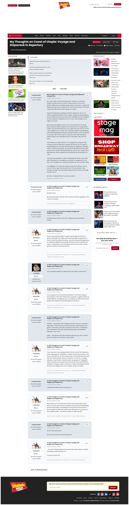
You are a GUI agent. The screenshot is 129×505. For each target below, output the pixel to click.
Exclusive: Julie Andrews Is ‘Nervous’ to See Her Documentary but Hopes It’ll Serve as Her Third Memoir (16, 67)
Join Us (96, 498)
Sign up (115, 248)
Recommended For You (100, 187)
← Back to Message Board (18, 50)
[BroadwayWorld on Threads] (113, 494)
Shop (71, 35)
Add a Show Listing (24, 5)
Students (65, 35)
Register (104, 35)
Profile (36, 240)
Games (77, 35)
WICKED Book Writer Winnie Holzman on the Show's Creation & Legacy (116, 105)
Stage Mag (84, 35)
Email (54, 89)
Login (113, 35)
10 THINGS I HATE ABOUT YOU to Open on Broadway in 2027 (16, 95)
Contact (90, 498)
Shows (42, 35)
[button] (119, 36)
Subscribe (63, 89)
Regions (110, 498)
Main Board (96, 42)
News (36, 35)
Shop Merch (13, 5)
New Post (92, 45)
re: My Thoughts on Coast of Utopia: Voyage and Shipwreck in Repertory (63, 187)
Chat (54, 35)
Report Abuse (109, 45)
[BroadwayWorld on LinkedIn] (106, 494)
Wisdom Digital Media (92, 500)
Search (100, 45)
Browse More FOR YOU (106, 233)
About (85, 498)
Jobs (59, 35)
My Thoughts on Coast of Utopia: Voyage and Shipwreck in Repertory (66, 95)
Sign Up (113, 487)
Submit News (103, 498)
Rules (118, 45)
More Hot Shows (100, 179)
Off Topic (116, 42)
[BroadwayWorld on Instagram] (102, 494)
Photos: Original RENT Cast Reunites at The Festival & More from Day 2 (15, 110)
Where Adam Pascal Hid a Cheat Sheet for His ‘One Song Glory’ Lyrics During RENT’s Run (40, 75)
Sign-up (110, 4)
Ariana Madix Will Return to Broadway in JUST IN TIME (15, 82)
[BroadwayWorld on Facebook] (98, 494)
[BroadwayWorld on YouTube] (117, 494)
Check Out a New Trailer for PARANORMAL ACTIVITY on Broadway (115, 73)
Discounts (114, 179)
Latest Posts (106, 42)
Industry (48, 35)
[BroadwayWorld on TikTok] (110, 494)
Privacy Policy (114, 500)
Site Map (116, 498)
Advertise (79, 498)
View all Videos (98, 113)
